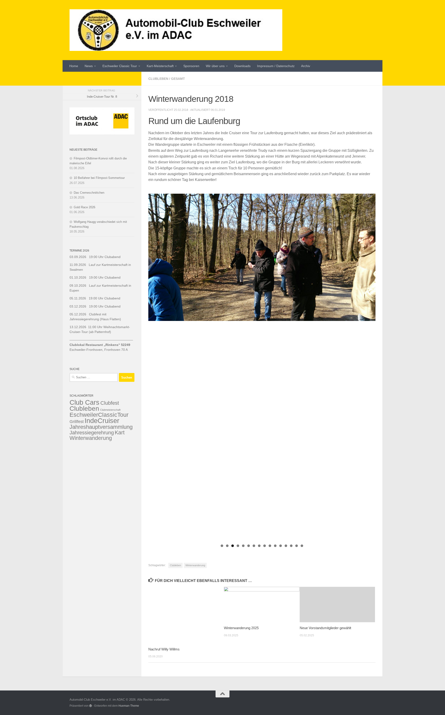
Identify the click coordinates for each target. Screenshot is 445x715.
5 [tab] (243, 545)
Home (73, 66)
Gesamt (178, 79)
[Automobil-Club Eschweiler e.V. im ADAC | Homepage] (176, 30)
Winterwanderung (195, 565)
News (89, 66)
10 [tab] (270, 545)
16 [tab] (302, 545)
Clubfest (109, 403)
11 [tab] (275, 545)
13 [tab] (286, 545)
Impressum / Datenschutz (276, 66)
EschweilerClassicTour (99, 414)
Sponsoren (191, 66)
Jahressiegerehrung (92, 432)
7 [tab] (254, 545)
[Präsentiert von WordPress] (90, 705)
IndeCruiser (102, 420)
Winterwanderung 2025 (241, 628)
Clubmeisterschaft (110, 409)
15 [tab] (296, 545)
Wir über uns (215, 66)
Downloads (242, 66)
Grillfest (77, 421)
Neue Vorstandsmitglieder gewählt (325, 628)
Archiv (305, 66)
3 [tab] (232, 545)
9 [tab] (264, 545)
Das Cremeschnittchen (89, 192)
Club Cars (84, 402)
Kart (119, 432)
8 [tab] (259, 545)
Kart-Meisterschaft (160, 66)
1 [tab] (222, 545)
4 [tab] (238, 545)
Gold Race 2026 (84, 207)
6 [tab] (248, 545)
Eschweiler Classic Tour (119, 66)
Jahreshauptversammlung (101, 427)
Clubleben (158, 79)
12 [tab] (280, 545)
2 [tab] (227, 545)
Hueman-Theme (128, 705)
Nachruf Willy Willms (164, 649)
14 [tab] (291, 545)
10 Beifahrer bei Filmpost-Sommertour (99, 178)
